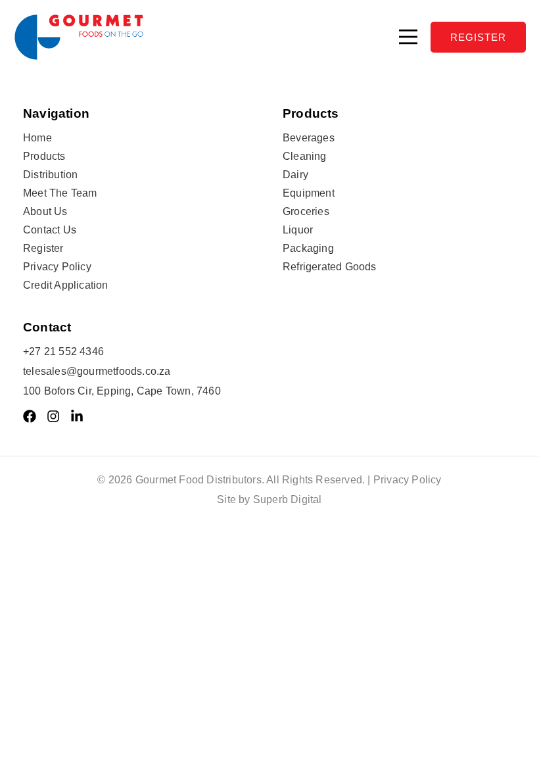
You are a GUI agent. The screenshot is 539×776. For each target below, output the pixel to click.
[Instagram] (53, 416)
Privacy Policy (57, 266)
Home (37, 137)
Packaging (308, 248)
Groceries (306, 211)
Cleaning (305, 156)
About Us (45, 211)
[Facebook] (29, 416)
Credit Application (65, 285)
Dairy (295, 174)
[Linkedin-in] (76, 416)
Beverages (309, 137)
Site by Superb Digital (269, 499)
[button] (408, 37)
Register (43, 248)
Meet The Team (60, 193)
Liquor (298, 229)
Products (44, 156)
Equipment (309, 193)
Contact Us (49, 229)
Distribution (50, 174)
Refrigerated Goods (330, 266)
